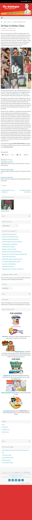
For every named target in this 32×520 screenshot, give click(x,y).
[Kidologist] (22, 1)
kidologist (4, 28)
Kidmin (14, 30)
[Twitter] (24, 1)
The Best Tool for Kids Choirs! (9, 256)
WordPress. (28, 483)
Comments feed (5, 429)
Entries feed (5, 427)
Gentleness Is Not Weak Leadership (10, 239)
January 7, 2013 (12, 28)
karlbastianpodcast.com (19, 356)
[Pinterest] (28, 1)
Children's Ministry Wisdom (7, 169)
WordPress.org (5, 432)
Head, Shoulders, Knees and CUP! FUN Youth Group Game (15, 450)
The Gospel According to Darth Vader (25, 191)
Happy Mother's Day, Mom (7, 162)
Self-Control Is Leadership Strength (10, 236)
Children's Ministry (7, 22)
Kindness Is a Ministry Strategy (9, 249)
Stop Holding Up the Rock (8, 266)
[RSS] (30, 1)
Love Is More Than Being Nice (9, 264)
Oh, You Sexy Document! (7, 462)
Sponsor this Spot (5, 211)
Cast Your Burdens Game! (8, 457)
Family (11, 30)
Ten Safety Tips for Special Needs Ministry (11, 251)
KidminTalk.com (20, 351)
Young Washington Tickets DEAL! (9, 244)
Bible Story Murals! (6, 460)
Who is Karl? (14, 477)
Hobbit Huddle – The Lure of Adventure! (8, 191)
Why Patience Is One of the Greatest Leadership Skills (14, 254)
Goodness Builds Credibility (8, 246)
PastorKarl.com (6, 375)
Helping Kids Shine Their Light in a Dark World (12, 269)
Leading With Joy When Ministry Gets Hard (12, 259)
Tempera (23, 483)
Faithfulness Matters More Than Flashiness (12, 241)
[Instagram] (26, 1)
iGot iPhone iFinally (6, 455)
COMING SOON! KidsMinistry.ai (9, 234)
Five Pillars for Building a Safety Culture (11, 261)
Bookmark (4, 185)
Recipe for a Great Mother (7, 177)
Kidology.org (17, 94)
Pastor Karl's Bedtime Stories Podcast (10, 392)
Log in (3, 424)
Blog (3, 452)
